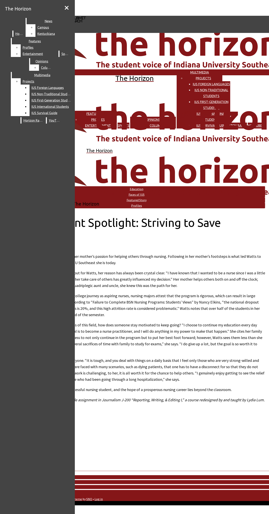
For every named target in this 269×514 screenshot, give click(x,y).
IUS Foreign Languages (211, 84)
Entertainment (33, 54)
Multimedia (199, 72)
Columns (47, 67)
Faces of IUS (137, 194)
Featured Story (137, 200)
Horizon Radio (33, 120)
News (48, 21)
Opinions (41, 61)
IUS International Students (50, 106)
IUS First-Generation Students (52, 100)
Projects (203, 78)
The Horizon (18, 8)
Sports (66, 54)
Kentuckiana (46, 33)
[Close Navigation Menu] (66, 8)
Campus (43, 27)
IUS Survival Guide (44, 113)
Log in (99, 499)
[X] (115, 14)
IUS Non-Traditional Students (52, 94)
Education (136, 189)
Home (19, 33)
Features (35, 41)
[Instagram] (115, 7)
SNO (89, 499)
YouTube (55, 120)
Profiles (28, 47)
